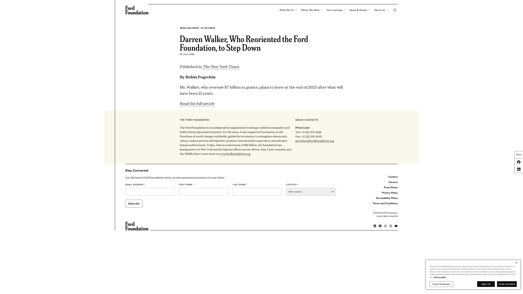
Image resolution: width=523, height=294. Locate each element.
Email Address (135, 185)
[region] (473, 275)
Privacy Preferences (441, 284)
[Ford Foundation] (136, 10)
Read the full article (197, 103)
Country (292, 185)
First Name (186, 185)
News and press (189, 28)
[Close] (516, 263)
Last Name (240, 185)
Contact (393, 176)
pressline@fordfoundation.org (314, 141)
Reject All (486, 284)
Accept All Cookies (506, 284)
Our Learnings (334, 10)
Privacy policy (440, 277)
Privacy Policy (390, 192)
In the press (208, 28)
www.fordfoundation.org (234, 153)
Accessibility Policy (387, 198)
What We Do (286, 10)
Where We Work (310, 10)
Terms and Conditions (385, 203)
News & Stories (358, 10)
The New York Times (221, 66)
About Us (379, 10)
